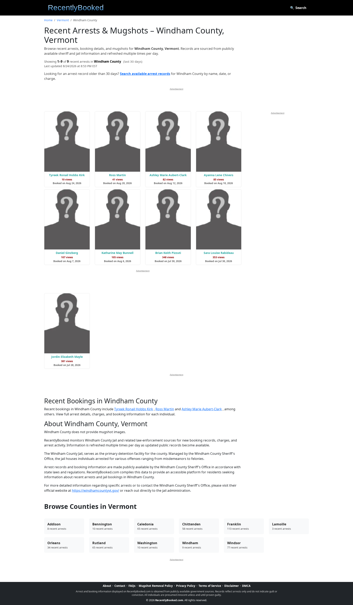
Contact (119, 586)
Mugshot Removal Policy (156, 586)
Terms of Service (210, 586)
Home (48, 20)
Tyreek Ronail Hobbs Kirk (133, 409)
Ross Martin (164, 409)
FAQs (131, 586)
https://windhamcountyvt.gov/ (95, 490)
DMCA (246, 586)
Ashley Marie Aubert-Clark (202, 409)
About (107, 586)
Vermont (63, 20)
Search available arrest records (145, 73)
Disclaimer (231, 586)
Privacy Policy (185, 586)
